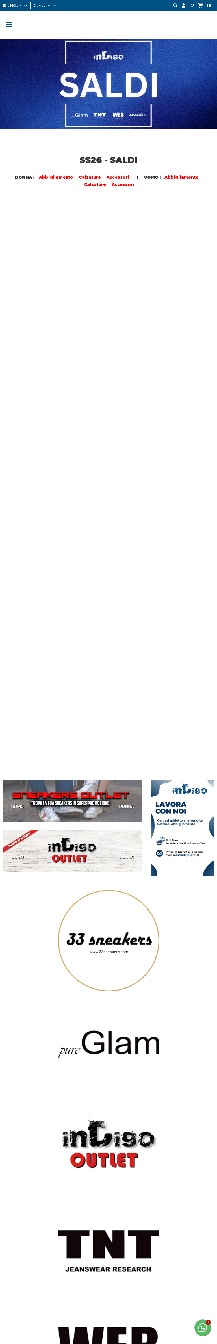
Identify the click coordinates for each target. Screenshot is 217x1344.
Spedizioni (120, 1118)
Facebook (20, 1098)
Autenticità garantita (129, 1099)
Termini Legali (123, 1130)
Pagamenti (120, 1105)
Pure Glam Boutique (21, 1186)
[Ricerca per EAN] (207, 6)
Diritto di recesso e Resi (132, 1124)
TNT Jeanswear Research (26, 1199)
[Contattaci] (189, 6)
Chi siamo (119, 1087)
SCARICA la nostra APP (131, 1192)
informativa (85, 1313)
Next (204, 903)
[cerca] (173, 6)
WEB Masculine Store (22, 1205)
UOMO (17, 295)
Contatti (117, 1180)
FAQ (114, 1186)
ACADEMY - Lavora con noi (134, 1093)
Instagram (20, 1110)
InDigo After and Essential (26, 1192)
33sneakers (13, 1180)
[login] (181, 6)
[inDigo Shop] (108, 35)
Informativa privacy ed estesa (123, 1340)
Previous (13, 906)
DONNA (90, 295)
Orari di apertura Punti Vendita (30, 1211)
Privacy (117, 1111)
